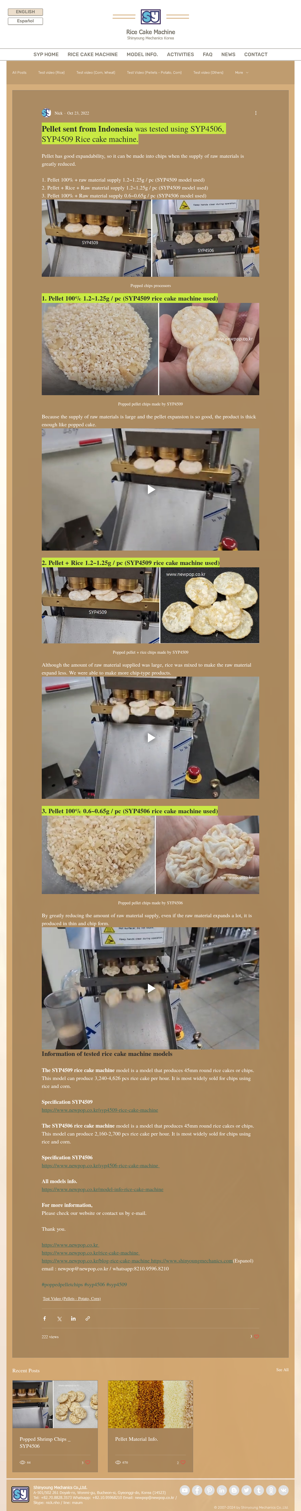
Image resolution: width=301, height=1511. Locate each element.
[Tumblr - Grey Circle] (259, 1490)
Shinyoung (249, 1507)
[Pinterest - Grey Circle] (209, 1490)
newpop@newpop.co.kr (154, 1498)
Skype (38, 1503)
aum (79, 1503)
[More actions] (255, 112)
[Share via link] (88, 1318)
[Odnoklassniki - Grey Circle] (271, 1490)
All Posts (19, 73)
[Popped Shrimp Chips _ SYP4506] (55, 1404)
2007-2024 (226, 1507)
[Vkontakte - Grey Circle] (283, 1490)
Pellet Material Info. (136, 1438)
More (239, 73)
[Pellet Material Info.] (150, 1404)
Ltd (285, 1507)
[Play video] (150, 489)
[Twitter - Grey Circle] (246, 1490)
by (238, 1507)
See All (282, 1369)
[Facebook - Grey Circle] (197, 1490)
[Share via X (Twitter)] (59, 1318)
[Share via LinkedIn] (73, 1318)
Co (279, 1507)
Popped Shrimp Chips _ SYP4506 (45, 1442)
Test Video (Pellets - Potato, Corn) (154, 73)
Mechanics (267, 1507)
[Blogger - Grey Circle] (234, 1490)
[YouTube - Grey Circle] (185, 1490)
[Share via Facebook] (44, 1318)
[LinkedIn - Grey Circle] (222, 1490)
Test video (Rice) (51, 73)
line (66, 1503)
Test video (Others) (208, 73)
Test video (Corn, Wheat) (95, 73)
